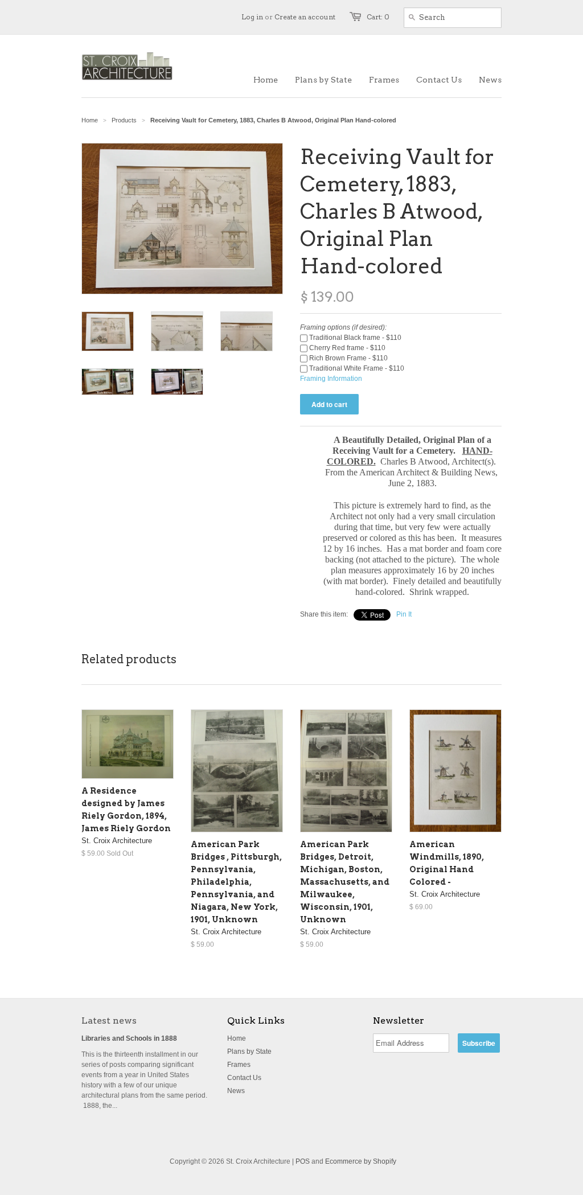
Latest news (109, 1020)
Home (236, 1038)
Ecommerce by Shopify (360, 1161)
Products (124, 120)
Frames (239, 1065)
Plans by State (249, 1052)
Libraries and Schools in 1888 (129, 1038)
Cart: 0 (378, 17)
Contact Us (244, 1078)
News (236, 1091)
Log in (252, 17)
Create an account (304, 17)
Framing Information (331, 379)
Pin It (404, 614)
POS (302, 1161)
